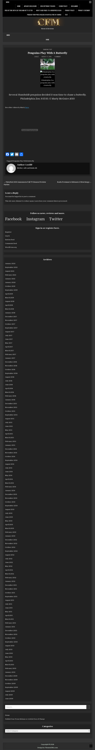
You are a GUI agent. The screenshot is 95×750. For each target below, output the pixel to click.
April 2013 (9, 524)
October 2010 (10, 638)
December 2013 (11, 494)
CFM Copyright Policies (47, 6)
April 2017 (9, 347)
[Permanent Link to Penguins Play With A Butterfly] (47, 64)
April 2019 (9, 294)
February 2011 (10, 623)
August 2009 (10, 691)
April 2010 (9, 661)
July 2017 (8, 335)
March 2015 (9, 437)
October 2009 (10, 683)
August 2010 (9, 646)
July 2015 (8, 422)
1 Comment (57, 56)
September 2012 (11, 551)
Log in (7, 236)
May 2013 (8, 521)
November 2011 (11, 589)
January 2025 (10, 263)
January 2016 (10, 400)
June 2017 (9, 339)
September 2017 (11, 328)
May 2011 (8, 612)
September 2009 (11, 687)
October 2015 (10, 411)
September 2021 (11, 267)
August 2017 (9, 332)
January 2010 (10, 672)
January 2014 (10, 490)
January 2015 (10, 445)
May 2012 (8, 566)
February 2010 (10, 668)
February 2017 (10, 354)
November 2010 (11, 634)
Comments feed (11, 243)
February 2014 (10, 487)
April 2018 (9, 305)
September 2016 (11, 373)
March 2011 (9, 619)
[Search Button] (90, 2)
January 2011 (10, 627)
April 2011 (9, 615)
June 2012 (9, 562)
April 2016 (9, 388)
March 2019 (9, 298)
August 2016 (9, 377)
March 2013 (9, 528)
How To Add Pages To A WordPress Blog (48, 10)
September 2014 (11, 460)
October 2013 (10, 502)
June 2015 (9, 426)
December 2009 (11, 676)
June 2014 (9, 471)
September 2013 (11, 505)
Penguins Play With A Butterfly (47, 53)
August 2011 (9, 600)
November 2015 (11, 407)
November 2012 (11, 543)
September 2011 (11, 596)
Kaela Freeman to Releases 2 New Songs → (74, 182)
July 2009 (9, 695)
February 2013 (10, 532)
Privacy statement (84, 10)
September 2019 (11, 290)
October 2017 (10, 324)
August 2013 (9, 509)
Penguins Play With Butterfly (23, 161)
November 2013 (11, 498)
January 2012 (10, 581)
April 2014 (9, 479)
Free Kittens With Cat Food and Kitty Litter (19, 10)
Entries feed (9, 240)
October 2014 (10, 456)
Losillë (36, 56)
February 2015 (10, 441)
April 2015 (9, 434)
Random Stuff (47, 49)
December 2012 (11, 540)
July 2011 (8, 604)
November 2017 (11, 320)
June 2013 (9, 517)
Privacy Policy (69, 10)
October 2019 (10, 286)
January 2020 (10, 282)
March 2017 (9, 350)
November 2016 (11, 366)
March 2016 (9, 392)
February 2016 (10, 396)
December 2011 (11, 585)
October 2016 (10, 369)
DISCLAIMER (74, 6)
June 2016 (9, 384)
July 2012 (8, 559)
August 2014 (9, 464)
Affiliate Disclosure (30, 6)
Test (66, 14)
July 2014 (8, 468)
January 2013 (10, 536)
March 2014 (9, 483)
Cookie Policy (63, 6)
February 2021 (10, 275)
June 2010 (9, 653)
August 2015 (9, 419)
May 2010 (8, 657)
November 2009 (11, 680)
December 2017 (11, 316)
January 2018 (10, 313)
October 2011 (10, 593)
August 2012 (9, 555)
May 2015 (8, 430)
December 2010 (11, 630)
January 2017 (10, 358)
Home (18, 6)
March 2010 (9, 664)
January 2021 (10, 279)
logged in (17, 196)
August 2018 (9, 301)
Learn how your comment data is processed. (50, 201)
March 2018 (9, 309)
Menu (7, 2)
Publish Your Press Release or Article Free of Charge (44, 14)
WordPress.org (11, 247)
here (27, 107)
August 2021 (9, 271)
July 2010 (8, 649)
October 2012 (10, 547)
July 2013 (8, 513)
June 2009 (9, 698)
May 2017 (8, 343)
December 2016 (11, 362)
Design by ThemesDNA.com (47, 748)
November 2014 (11, 453)
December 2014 (11, 449)
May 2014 (8, 475)
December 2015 (11, 403)
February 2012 (10, 577)
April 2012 (9, 570)
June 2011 (9, 608)
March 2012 (9, 574)
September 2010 (11, 642)
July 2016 (8, 381)
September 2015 (11, 415)
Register (8, 232)
